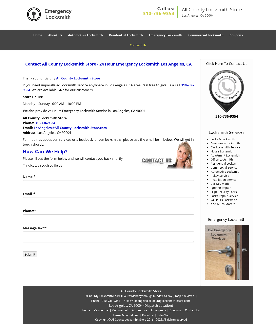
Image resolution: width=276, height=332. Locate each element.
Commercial (120, 310)
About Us (55, 35)
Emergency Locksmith (165, 35)
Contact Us (138, 45)
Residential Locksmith (126, 35)
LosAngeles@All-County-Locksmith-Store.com (70, 128)
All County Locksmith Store (78, 78)
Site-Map (164, 315)
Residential (101, 310)
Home (37, 35)
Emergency (158, 310)
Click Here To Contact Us (226, 63)
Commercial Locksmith (205, 35)
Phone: (29, 211)
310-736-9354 (158, 13)
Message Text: (35, 228)
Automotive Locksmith (85, 35)
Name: (29, 176)
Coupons (236, 35)
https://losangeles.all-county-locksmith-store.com (157, 300)
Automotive (139, 310)
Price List (148, 315)
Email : (29, 194)
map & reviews (185, 296)
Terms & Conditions (125, 315)
